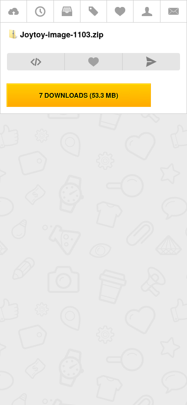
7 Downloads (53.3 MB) (78, 95)
